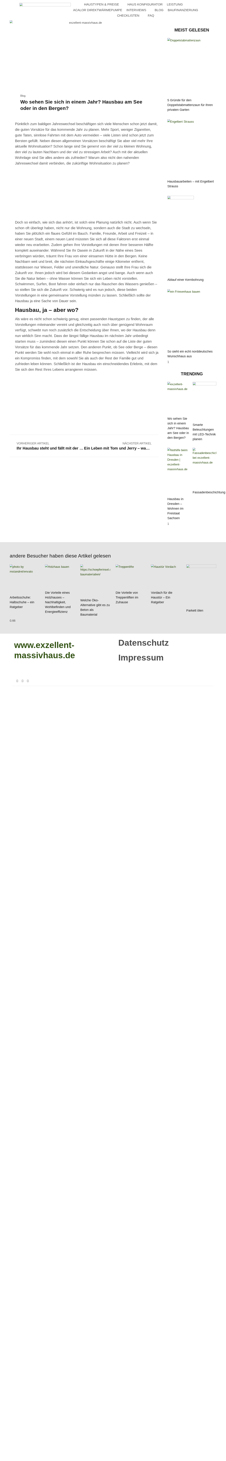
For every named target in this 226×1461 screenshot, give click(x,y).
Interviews (136, 10)
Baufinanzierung (183, 10)
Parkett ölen (195, 610)
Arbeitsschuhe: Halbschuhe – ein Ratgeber (22, 602)
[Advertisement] (87, 193)
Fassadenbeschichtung (209, 492)
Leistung (175, 4)
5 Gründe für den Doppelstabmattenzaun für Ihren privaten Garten (190, 105)
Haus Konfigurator (145, 4)
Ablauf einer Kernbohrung (185, 279)
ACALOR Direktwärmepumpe (97, 10)
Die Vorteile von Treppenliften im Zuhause (127, 597)
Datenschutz (143, 642)
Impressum (141, 657)
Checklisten (128, 15)
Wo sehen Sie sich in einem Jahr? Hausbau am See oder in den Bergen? (178, 428)
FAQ (151, 15)
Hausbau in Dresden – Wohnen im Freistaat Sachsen (175, 508)
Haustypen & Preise (101, 4)
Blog (159, 10)
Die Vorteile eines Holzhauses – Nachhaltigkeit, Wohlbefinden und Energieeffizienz (58, 602)
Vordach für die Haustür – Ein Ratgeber (161, 597)
